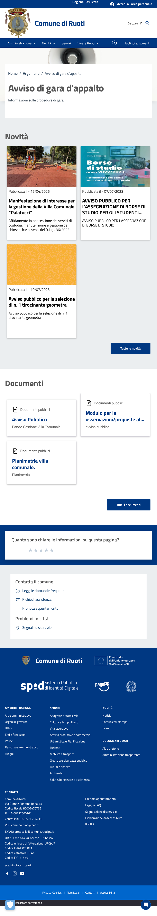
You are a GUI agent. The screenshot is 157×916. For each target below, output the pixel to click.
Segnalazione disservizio (101, 811)
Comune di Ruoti (60, 23)
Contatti (11, 792)
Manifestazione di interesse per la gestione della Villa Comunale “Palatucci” (42, 206)
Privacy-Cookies (52, 892)
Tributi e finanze (60, 766)
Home (13, 73)
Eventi (106, 728)
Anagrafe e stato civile (64, 715)
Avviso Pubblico (29, 419)
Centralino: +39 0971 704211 (23, 818)
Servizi (55, 708)
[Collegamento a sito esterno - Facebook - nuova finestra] (7, 873)
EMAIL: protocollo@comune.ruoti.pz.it (29, 831)
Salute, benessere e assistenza (70, 779)
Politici (9, 741)
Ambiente (56, 773)
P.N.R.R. (90, 824)
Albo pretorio (110, 748)
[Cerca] (147, 23)
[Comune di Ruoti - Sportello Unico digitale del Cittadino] (18, 23)
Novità (16, 136)
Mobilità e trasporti (62, 754)
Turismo (55, 747)
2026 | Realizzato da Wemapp (24, 903)
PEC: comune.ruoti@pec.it (21, 825)
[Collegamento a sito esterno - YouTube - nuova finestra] (22, 873)
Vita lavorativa (59, 728)
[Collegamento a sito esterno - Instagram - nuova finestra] (14, 873)
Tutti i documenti (129, 504)
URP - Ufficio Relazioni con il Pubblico (29, 838)
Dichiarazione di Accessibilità (103, 818)
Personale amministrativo (21, 747)
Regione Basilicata (85, 2)
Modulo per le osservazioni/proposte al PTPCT (113, 419)
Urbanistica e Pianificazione (67, 741)
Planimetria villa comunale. (30, 464)
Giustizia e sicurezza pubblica (68, 760)
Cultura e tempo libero (64, 722)
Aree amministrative (18, 715)
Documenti (24, 383)
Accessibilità (107, 892)
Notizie (106, 715)
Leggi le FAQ (93, 805)
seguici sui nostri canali (18, 865)
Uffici (8, 728)
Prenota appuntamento (100, 798)
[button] (131, 4)
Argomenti (31, 73)
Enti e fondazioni (15, 734)
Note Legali (73, 892)
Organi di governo (16, 721)
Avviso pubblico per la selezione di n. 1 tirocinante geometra (42, 301)
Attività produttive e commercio (70, 734)
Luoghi (9, 753)
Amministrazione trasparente (121, 754)
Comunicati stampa (115, 721)
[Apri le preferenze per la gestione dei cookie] (10, 905)
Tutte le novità (130, 348)
